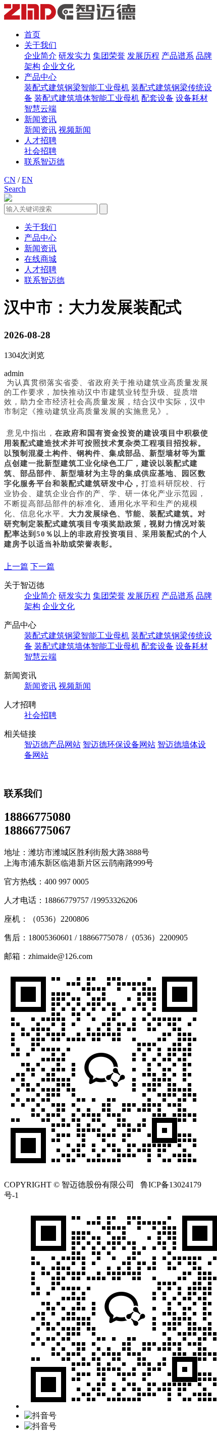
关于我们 (40, 45)
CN (10, 179)
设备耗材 (192, 98)
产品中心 (40, 77)
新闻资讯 (40, 119)
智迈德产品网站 (52, 744)
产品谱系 (177, 55)
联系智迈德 (44, 161)
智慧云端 (40, 108)
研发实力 (75, 55)
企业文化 (58, 66)
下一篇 (42, 566)
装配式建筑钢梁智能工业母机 (76, 87)
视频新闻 (75, 130)
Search (15, 189)
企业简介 (40, 55)
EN (27, 179)
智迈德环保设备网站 (119, 744)
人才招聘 (40, 140)
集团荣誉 (109, 55)
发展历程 (143, 55)
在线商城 (40, 259)
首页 (32, 34)
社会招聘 (40, 151)
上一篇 (16, 566)
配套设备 (157, 98)
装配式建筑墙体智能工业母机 (86, 98)
